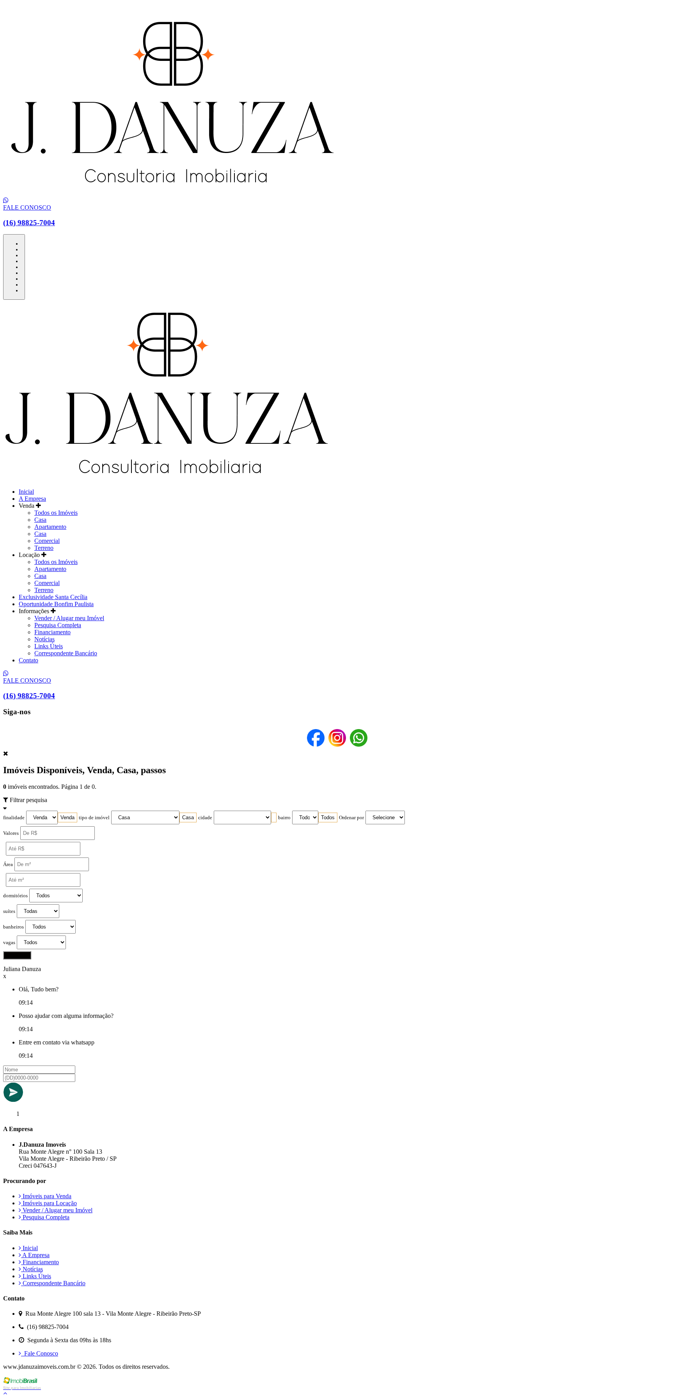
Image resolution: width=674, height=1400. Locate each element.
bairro (284, 817)
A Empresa (32, 498)
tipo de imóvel (94, 817)
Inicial (26, 491)
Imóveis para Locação (49, 1203)
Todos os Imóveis (56, 512)
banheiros (13, 927)
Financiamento (52, 632)
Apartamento (50, 526)
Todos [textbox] (328, 817)
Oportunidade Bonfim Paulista (56, 604)
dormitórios (15, 895)
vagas (9, 942)
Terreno (43, 547)
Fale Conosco (39, 1353)
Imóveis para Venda (46, 1196)
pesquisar (17, 955)
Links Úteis (48, 646)
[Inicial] (172, 193)
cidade (205, 817)
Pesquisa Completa (57, 625)
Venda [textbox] (67, 817)
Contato (28, 660)
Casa (40, 519)
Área (8, 864)
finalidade (14, 817)
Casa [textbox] (188, 817)
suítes (9, 911)
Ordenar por (351, 817)
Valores (11, 833)
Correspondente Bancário (65, 653)
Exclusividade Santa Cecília (53, 597)
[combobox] (67, 817)
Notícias (44, 639)
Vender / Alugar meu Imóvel (69, 618)
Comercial (47, 540)
